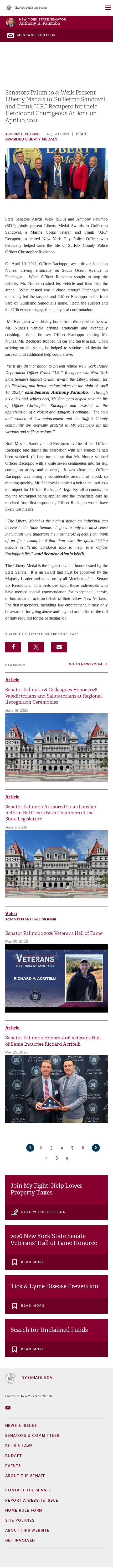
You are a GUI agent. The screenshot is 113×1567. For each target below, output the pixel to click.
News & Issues (21, 1426)
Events (13, 1466)
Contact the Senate (28, 1490)
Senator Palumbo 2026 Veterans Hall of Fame (53, 933)
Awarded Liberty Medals (31, 139)
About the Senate (25, 1476)
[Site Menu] (107, 8)
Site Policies (19, 1520)
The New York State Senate (30, 8)
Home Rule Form (24, 1510)
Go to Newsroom (85, 664)
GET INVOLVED (20, 1540)
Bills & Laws (19, 1446)
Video (11, 913)
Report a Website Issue (31, 1500)
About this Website (27, 1530)
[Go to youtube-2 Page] (8, 1407)
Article (12, 680)
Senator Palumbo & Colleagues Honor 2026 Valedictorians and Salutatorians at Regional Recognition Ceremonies (53, 696)
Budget (13, 1456)
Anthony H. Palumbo (39, 23)
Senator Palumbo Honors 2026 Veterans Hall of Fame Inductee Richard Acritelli (53, 1041)
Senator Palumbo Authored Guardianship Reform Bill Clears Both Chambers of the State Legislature (50, 813)
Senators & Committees (32, 1436)
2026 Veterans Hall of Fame (30, 919)
